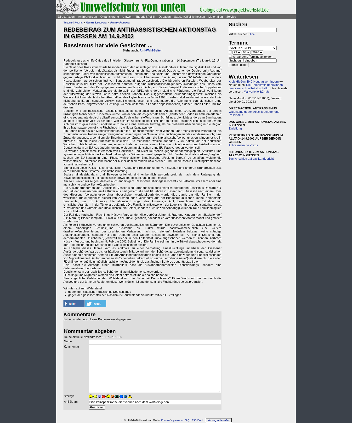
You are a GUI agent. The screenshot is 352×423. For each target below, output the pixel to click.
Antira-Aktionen (120, 22)
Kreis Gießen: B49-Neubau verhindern (254, 81)
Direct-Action (66, 16)
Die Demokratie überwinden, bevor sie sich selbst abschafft (256, 86)
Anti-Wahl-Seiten (151, 50)
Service (231, 16)
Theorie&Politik (145, 16)
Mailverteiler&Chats (256, 91)
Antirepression (87, 16)
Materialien (215, 16)
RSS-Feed (197, 420)
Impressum (176, 420)
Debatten (165, 16)
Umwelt (127, 16)
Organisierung (109, 16)
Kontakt (165, 420)
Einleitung (235, 128)
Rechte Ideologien (96, 22)
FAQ (187, 420)
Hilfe (252, 34)
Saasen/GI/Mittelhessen (189, 16)
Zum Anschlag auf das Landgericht (251, 158)
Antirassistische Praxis (243, 145)
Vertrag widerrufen (218, 420)
